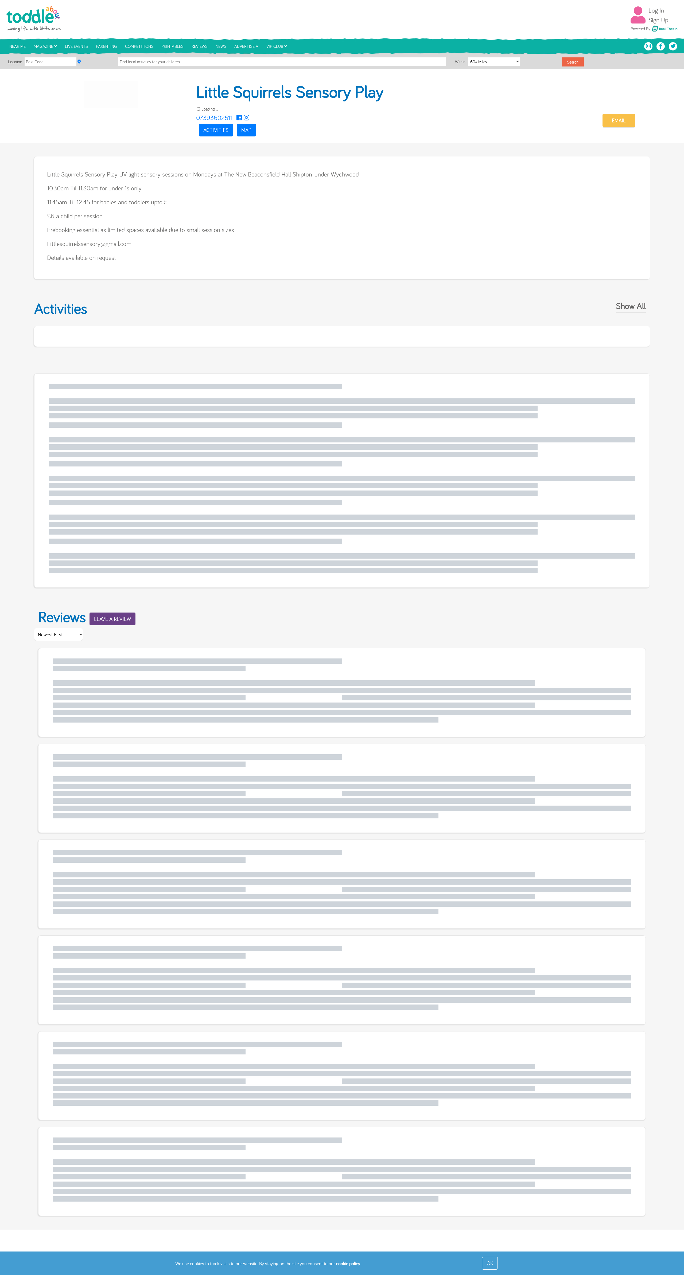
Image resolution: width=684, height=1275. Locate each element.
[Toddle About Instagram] (649, 45)
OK (490, 1263)
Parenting (106, 46)
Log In (656, 10)
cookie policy (348, 1263)
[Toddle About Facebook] (661, 45)
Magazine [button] (44, 46)
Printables (172, 46)
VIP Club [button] (275, 46)
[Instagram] (246, 117)
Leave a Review (112, 618)
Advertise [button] (245, 46)
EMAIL (619, 120)
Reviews (200, 46)
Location (15, 61)
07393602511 (214, 117)
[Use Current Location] (79, 61)
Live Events (76, 46)
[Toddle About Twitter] (673, 45)
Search (572, 62)
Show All (631, 305)
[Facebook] (239, 117)
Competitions (139, 46)
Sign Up (658, 20)
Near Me (17, 46)
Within (461, 61)
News (221, 46)
